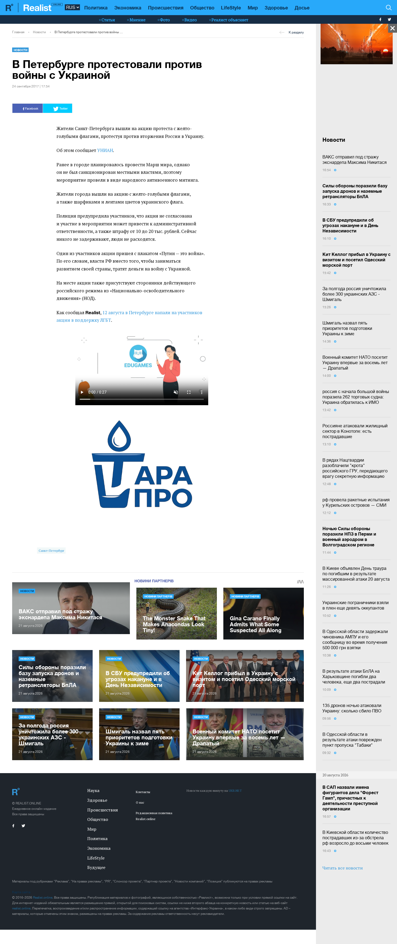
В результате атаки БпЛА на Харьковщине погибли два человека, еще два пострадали (353, 676)
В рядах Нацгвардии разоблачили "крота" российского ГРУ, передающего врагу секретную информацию (355, 468)
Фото (165, 19)
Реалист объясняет (229, 19)
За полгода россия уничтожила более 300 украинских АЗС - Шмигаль (354, 294)
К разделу (296, 32)
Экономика (127, 8)
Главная (18, 32)
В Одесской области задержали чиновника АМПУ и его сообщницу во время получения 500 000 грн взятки (355, 639)
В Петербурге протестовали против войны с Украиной (89, 32)
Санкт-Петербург (51, 551)
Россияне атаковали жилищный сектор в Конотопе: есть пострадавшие (355, 431)
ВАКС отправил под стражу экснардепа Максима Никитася (354, 159)
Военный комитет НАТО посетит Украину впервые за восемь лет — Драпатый (355, 362)
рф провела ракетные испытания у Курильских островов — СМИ (356, 502)
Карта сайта (21, 892)
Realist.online (42, 897)
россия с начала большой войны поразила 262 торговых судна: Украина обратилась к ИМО (355, 397)
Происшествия (165, 8)
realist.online (21, 908)
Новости (39, 32)
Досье (302, 8)
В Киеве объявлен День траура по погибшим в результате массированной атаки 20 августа (356, 573)
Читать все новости (342, 868)
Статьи (108, 19)
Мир (253, 8)
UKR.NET (235, 791)
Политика (95, 8)
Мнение (138, 19)
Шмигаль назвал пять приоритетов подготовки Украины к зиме (347, 328)
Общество (202, 8)
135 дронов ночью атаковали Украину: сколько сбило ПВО (351, 708)
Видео (190, 19)
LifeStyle (231, 8)
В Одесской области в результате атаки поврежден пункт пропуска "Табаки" (352, 739)
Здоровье (276, 8)
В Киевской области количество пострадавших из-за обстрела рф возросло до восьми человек (355, 837)
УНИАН (105, 150)
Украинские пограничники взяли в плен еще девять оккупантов (355, 605)
